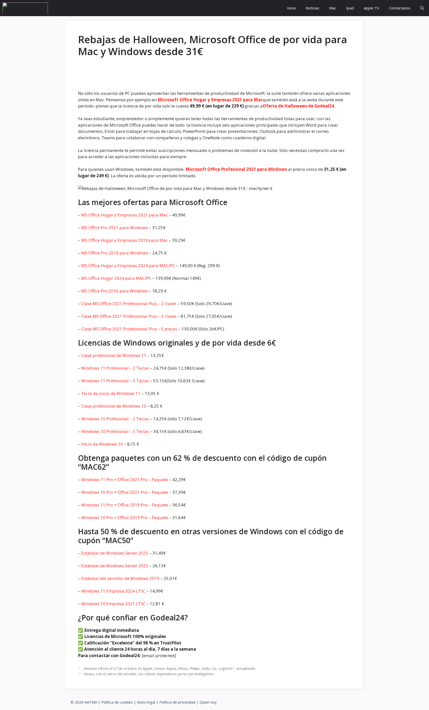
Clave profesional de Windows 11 (113, 355)
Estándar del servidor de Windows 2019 (120, 578)
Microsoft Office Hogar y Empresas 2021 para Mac (210, 100)
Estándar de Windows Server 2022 (114, 565)
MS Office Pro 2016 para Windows (114, 291)
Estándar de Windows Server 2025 (114, 553)
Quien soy (208, 702)
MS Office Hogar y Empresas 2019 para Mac (124, 240)
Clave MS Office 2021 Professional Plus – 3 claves (129, 316)
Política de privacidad (177, 702)
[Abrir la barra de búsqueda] (422, 8)
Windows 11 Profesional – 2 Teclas (115, 368)
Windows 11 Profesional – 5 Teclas (115, 381)
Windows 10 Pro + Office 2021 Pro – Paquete (124, 492)
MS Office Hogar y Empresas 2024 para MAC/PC (128, 265)
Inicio (291, 7)
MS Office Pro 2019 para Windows (114, 253)
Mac (332, 7)
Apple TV (371, 7)
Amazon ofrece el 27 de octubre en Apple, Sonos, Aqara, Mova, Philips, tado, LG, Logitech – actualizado (169, 668)
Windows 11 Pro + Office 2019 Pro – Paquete (124, 505)
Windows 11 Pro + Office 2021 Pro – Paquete (124, 479)
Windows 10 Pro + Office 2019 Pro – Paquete (124, 517)
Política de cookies (117, 702)
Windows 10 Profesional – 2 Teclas (115, 419)
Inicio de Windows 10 (102, 444)
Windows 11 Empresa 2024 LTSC (113, 591)
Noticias (312, 7)
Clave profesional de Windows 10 (113, 406)
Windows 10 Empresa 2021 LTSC (113, 603)
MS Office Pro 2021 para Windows (114, 227)
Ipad (350, 7)
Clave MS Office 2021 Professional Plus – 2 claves (129, 303)
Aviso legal (146, 702)
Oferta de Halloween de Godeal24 (298, 106)
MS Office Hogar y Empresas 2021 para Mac (124, 215)
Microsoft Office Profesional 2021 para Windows (236, 169)
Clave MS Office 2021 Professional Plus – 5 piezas (129, 329)
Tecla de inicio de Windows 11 (111, 393)
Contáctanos (399, 7)
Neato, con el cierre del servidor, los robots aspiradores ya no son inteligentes (149, 674)
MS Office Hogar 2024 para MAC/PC (116, 278)
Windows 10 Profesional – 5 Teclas (115, 431)
